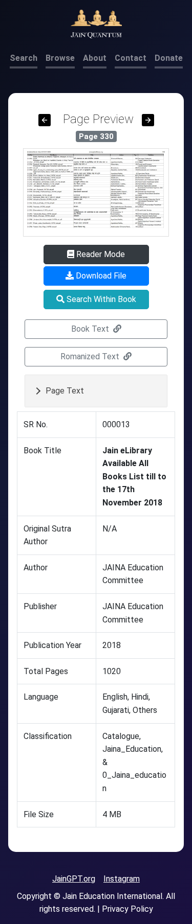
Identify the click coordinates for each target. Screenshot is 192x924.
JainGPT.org (73, 879)
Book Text (91, 329)
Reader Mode (99, 254)
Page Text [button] (65, 391)
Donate (169, 58)
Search (23, 58)
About (94, 58)
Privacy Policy (127, 909)
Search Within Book (100, 299)
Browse (60, 58)
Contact (130, 58)
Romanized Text (90, 356)
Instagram (121, 879)
